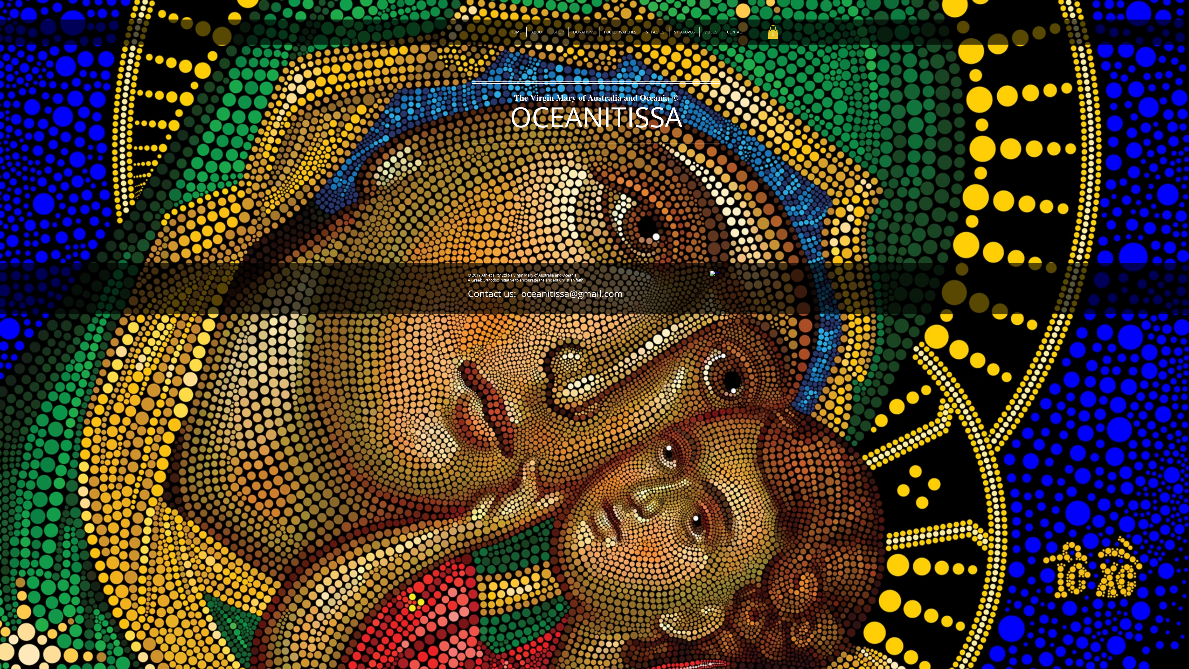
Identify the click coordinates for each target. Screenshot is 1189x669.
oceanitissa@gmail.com (572, 293)
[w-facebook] (714, 275)
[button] (773, 32)
